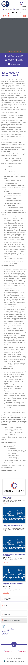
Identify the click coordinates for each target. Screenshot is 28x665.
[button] (24, 16)
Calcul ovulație (16, 12)
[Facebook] (3, 16)
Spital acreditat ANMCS (5, 633)
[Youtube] (6, 16)
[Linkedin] (8, 16)
